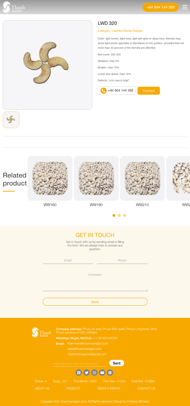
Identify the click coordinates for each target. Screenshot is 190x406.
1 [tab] (113, 215)
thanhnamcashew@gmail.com (87, 354)
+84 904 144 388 (161, 7)
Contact (149, 91)
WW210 (142, 205)
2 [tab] (119, 215)
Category (104, 30)
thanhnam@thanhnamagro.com (88, 343)
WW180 (96, 205)
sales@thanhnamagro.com (84, 348)
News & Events (109, 388)
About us (42, 388)
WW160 (50, 205)
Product (9, 14)
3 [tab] (124, 215)
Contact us (146, 388)
